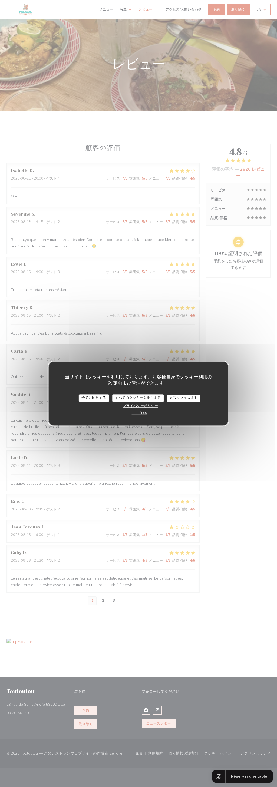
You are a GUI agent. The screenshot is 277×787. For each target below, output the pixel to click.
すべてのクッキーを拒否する (138, 397)
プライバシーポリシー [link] (140, 406)
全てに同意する (93, 397)
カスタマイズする (183, 397)
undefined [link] (139, 412)
